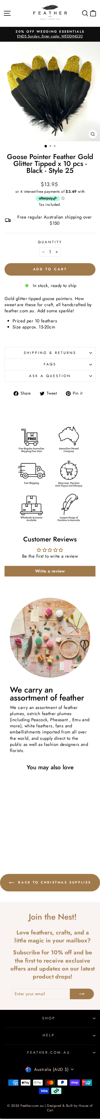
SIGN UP (50, 623)
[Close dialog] (96, 488)
